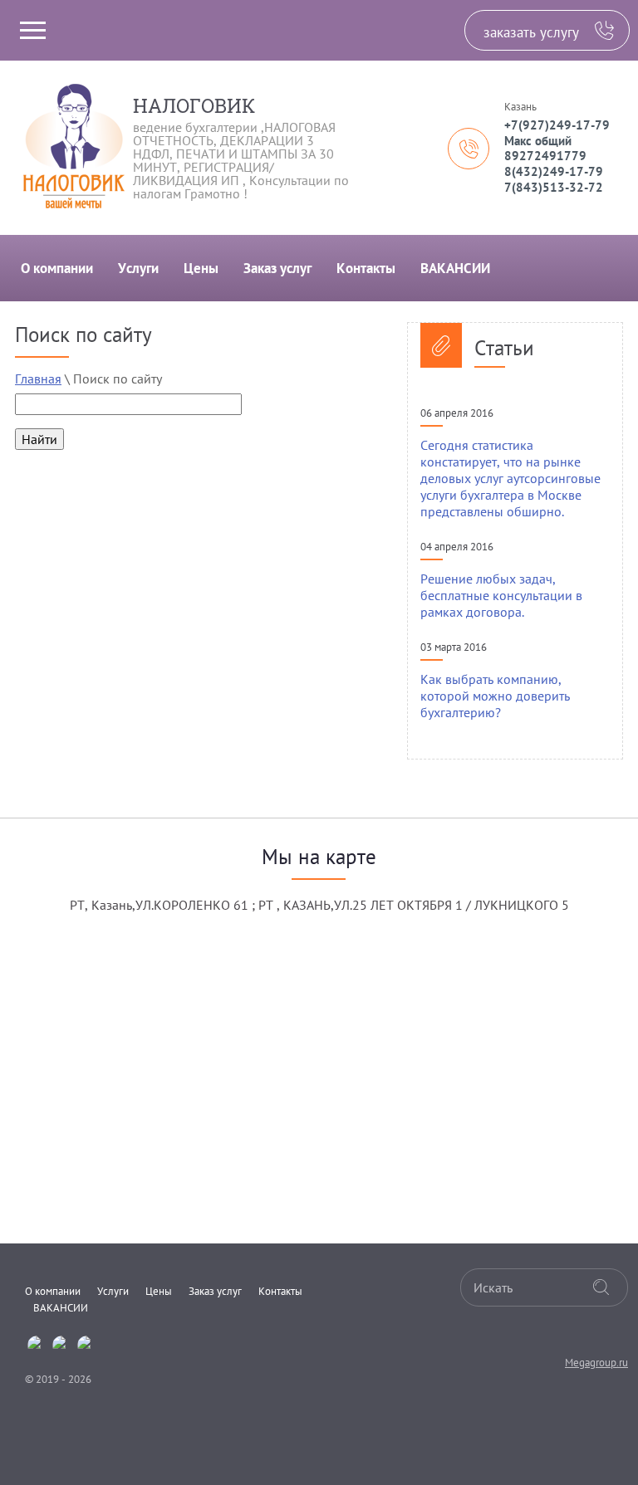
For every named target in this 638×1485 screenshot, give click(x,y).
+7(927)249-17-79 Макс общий (557, 133)
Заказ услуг (277, 268)
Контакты (365, 268)
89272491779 (545, 156)
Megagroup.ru (596, 1363)
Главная (38, 378)
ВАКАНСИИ (455, 268)
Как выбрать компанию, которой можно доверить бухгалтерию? (495, 696)
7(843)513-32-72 (553, 187)
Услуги (138, 268)
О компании (57, 268)
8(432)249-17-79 (553, 171)
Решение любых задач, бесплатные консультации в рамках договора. (501, 595)
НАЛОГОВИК (194, 105)
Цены (201, 268)
